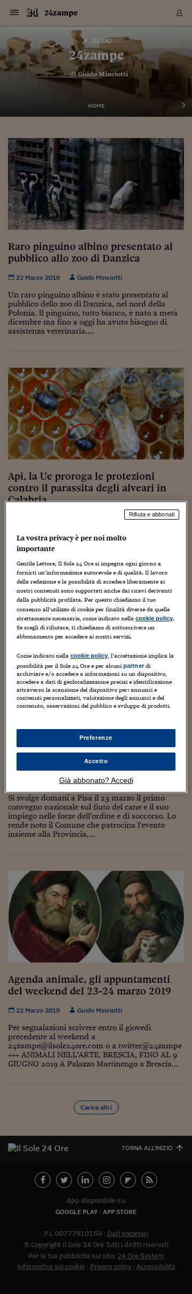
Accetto (96, 761)
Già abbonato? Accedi (96, 780)
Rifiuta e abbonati (151, 514)
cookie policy (154, 618)
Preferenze (96, 737)
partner (133, 665)
